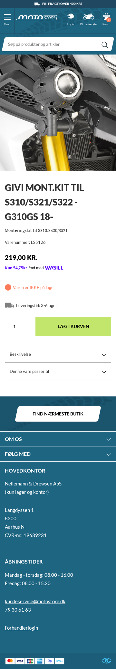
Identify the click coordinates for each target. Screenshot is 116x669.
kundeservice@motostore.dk (35, 601)
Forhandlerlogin (21, 628)
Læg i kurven (73, 326)
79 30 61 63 (18, 610)
